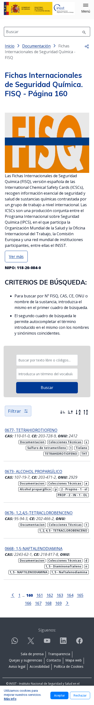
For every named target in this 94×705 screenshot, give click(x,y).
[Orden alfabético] (78, 412)
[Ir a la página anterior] (13, 595)
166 (28, 603)
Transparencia (59, 654)
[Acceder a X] (31, 642)
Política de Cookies (68, 666)
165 (80, 595)
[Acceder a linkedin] (63, 642)
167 (38, 603)
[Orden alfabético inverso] (85, 412)
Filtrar (14, 411)
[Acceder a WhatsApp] (15, 642)
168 (48, 603)
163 (60, 595)
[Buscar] (84, 31)
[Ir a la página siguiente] (67, 603)
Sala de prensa (32, 654)
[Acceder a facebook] (79, 642)
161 (39, 595)
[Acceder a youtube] (47, 642)
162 (50, 595)
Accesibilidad (39, 666)
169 (58, 603)
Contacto (54, 660)
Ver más (16, 256)
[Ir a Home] (39, 8)
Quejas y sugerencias (25, 660)
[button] (85, 8)
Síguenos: (47, 630)
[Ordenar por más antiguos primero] (70, 412)
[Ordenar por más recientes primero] (62, 412)
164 (70, 595)
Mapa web (73, 660)
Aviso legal (17, 666)
